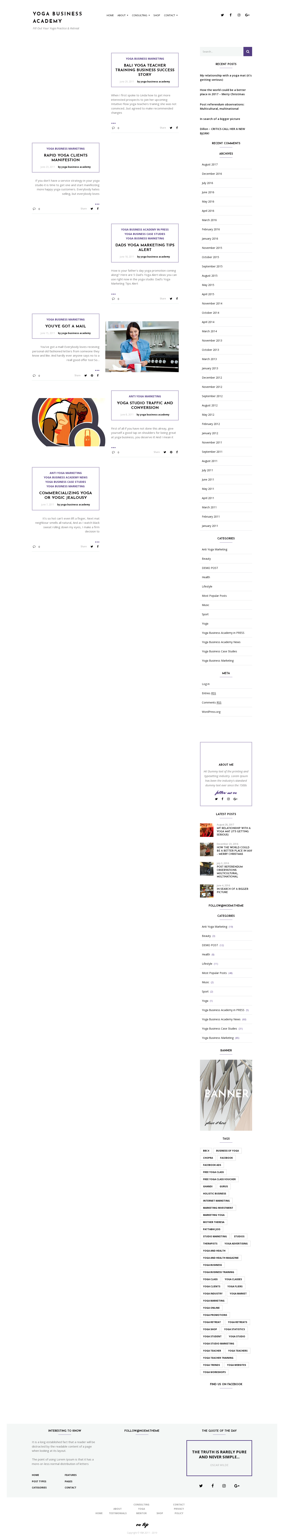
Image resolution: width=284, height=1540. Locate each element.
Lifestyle (207, 586)
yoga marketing (213, 1300)
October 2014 (210, 312)
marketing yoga (213, 1215)
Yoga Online (211, 1307)
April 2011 (208, 498)
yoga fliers (234, 1286)
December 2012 (212, 377)
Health (206, 577)
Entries (209, 693)
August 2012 (210, 405)
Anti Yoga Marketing (145, 396)
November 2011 (212, 442)
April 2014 (208, 322)
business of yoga (227, 1150)
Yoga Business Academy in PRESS (145, 229)
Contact (169, 15)
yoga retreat (212, 1322)
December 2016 (212, 173)
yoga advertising (236, 1243)
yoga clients (211, 1286)
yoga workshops (214, 1372)
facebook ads (212, 1165)
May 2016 (208, 201)
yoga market (238, 1293)
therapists (210, 1243)
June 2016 (208, 192)
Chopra (208, 1157)
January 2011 (210, 526)
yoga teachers (237, 1350)
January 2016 (210, 238)
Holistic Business (214, 1193)
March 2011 (209, 507)
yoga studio (237, 1336)
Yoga (205, 623)
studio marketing (215, 1236)
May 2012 (208, 414)
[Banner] (226, 1095)
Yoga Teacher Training (218, 1357)
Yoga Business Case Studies (145, 234)
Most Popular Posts (214, 596)
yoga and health (214, 1250)
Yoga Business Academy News (66, 477)
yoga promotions (215, 1315)
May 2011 (208, 489)
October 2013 (210, 350)
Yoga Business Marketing (145, 58)
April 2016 (208, 211)
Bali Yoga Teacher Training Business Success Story (144, 70)
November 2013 (212, 340)
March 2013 (209, 359)
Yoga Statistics (234, 1329)
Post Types (39, 1481)
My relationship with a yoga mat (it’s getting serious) (226, 77)
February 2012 (211, 424)
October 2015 (210, 257)
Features (71, 1475)
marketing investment (218, 1207)
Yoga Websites (236, 1365)
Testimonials (118, 1513)
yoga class (210, 1279)
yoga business (212, 1265)
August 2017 (210, 164)
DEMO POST (210, 568)
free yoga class (213, 1172)
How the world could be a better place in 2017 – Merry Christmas (223, 92)
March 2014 (209, 331)
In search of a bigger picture (220, 119)
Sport (205, 614)
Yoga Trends (211, 1365)
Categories (39, 1487)
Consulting (139, 15)
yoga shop (210, 1329)
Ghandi (208, 1186)
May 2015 (208, 285)
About (121, 15)
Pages (68, 1481)
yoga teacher (212, 1350)
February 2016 (211, 229)
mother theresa (213, 1222)
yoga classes (233, 1279)
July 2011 (207, 470)
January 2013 (210, 368)
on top (142, 1524)
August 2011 (210, 461)
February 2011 (211, 516)
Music (205, 605)
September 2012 (212, 396)
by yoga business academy (153, 81)
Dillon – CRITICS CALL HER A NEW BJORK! (222, 131)
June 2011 (208, 479)
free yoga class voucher (219, 1179)
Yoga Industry (213, 1293)
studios (239, 1236)
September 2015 (212, 266)
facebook (226, 1157)
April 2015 (208, 294)
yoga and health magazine (221, 1257)
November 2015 (212, 248)
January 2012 (210, 433)
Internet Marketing (216, 1200)
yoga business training (218, 1272)
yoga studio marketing (218, 1343)
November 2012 (212, 387)
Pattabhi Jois (211, 1229)
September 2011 (212, 451)
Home (110, 15)
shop (156, 15)
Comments (211, 702)
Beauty (206, 558)
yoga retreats (237, 1322)
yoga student (212, 1336)
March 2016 (209, 220)
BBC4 (206, 1150)
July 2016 (207, 183)
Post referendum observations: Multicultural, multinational (222, 106)
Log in (206, 684)
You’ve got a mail (65, 326)
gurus (224, 1186)
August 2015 (210, 275)
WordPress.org (211, 712)
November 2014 (212, 303)
